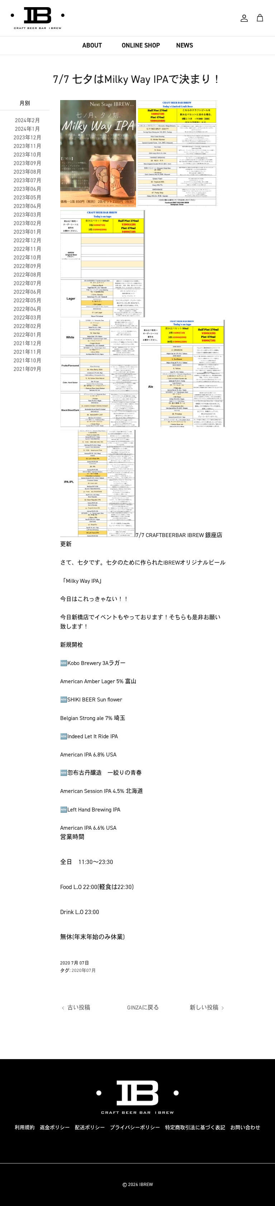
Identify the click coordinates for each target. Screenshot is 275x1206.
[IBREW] (37, 18)
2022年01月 (28, 334)
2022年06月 (28, 292)
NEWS (184, 45)
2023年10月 (28, 154)
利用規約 (25, 1127)
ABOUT (92, 45)
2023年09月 (28, 163)
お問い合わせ (245, 1127)
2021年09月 (28, 369)
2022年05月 (28, 300)
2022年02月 (28, 326)
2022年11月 (28, 249)
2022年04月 (28, 309)
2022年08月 (28, 274)
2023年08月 (28, 171)
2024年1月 (27, 129)
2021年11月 (28, 352)
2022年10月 (28, 257)
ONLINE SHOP (141, 45)
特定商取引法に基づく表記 (195, 1127)
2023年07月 (28, 180)
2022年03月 (28, 317)
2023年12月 (28, 137)
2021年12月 (28, 343)
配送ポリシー (90, 1127)
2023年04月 (28, 206)
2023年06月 (28, 189)
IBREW (146, 1184)
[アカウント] (244, 18)
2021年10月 (28, 360)
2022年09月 (28, 266)
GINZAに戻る (143, 1007)
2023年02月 (28, 223)
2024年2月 (27, 120)
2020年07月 (84, 970)
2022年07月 (28, 283)
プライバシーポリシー (135, 1127)
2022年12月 (28, 240)
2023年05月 (28, 197)
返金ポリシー (55, 1127)
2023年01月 (28, 231)
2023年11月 (28, 146)
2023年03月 (28, 214)
